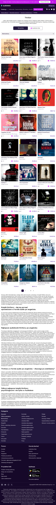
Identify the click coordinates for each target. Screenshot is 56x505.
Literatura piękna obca (27, 425)
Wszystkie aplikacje (34, 479)
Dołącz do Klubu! (38, 9)
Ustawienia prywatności (7, 458)
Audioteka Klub (32, 449)
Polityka (23, 438)
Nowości (31, 9)
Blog (2, 474)
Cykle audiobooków (6, 478)
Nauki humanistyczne (26, 434)
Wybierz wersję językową (7, 469)
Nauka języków (25, 432)
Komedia (3, 441)
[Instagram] (8, 485)
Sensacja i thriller (46, 418)
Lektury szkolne (25, 416)
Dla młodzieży (4, 430)
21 (30, 290)
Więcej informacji (44, 2)
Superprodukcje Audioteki (48, 421)
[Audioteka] (6, 6)
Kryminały (23, 414)
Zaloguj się (51, 5)
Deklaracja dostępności (7, 462)
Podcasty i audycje (26, 436)
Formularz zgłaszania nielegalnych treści (11, 460)
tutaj (34, 504)
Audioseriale (12, 9)
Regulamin (3, 453)
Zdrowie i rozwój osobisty (48, 423)
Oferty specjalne (6, 416)
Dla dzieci (3, 427)
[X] (12, 485)
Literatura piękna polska (27, 427)
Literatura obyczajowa (27, 423)
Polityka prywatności (6, 456)
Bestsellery (25, 9)
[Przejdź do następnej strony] (33, 291)
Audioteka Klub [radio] (36, 28)
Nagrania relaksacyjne (26, 430)
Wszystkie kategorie (14, 12)
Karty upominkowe (33, 453)
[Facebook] (2, 485)
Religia (43, 414)
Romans (44, 416)
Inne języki (3, 438)
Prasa (22, 441)
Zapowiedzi (4, 476)
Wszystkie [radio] (21, 28)
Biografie (3, 423)
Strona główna (4, 12)
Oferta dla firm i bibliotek (35, 458)
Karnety (31, 451)
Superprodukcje (18, 9)
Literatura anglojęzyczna (26, 12)
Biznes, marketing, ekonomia (8, 425)
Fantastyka (4, 434)
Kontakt (3, 449)
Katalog (3, 9)
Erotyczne (3, 432)
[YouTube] (5, 485)
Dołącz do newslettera (7, 472)
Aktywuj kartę (32, 456)
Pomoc (3, 451)
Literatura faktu (25, 421)
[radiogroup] (28, 28)
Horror (2, 436)
